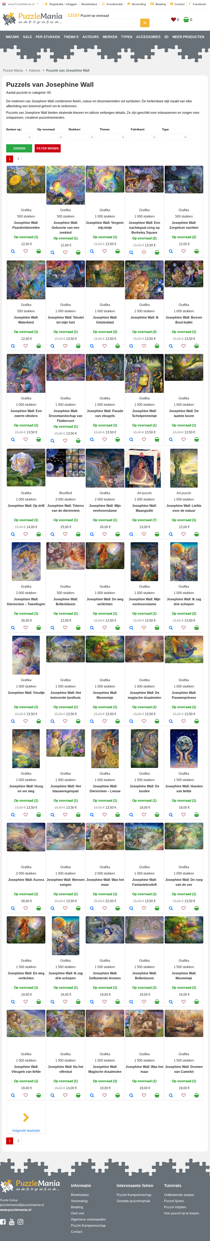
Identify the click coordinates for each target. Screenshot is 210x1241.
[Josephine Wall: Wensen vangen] (53, 908)
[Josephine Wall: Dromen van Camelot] (171, 1095)
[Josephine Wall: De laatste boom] (171, 440)
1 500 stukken (144, 780)
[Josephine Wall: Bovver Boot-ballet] (171, 346)
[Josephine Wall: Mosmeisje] (92, 721)
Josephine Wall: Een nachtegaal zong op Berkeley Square (144, 227)
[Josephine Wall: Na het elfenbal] (53, 1095)
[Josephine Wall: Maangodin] (131, 534)
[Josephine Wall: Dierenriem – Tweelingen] (13, 628)
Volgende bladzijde (26, 1130)
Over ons (77, 1213)
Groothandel (114, 4)
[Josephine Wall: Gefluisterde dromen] (92, 1002)
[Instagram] (20, 1223)
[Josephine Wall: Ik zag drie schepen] (171, 628)
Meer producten (188, 37)
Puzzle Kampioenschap (88, 1225)
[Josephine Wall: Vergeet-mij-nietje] (92, 251)
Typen (126, 37)
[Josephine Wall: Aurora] (13, 908)
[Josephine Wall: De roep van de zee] (171, 908)
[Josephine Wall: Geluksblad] (92, 346)
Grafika (26, 210)
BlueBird (65, 493)
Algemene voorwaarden (88, 1219)
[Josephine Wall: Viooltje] (13, 721)
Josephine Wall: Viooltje (26, 692)
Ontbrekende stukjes (179, 1195)
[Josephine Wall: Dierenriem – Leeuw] (92, 815)
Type (165, 129)
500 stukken (26, 216)
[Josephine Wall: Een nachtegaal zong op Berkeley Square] (131, 253)
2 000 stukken (105, 499)
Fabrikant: (138, 129)
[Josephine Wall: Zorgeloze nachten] (171, 251)
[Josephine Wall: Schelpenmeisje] (131, 440)
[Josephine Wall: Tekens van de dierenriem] (53, 534)
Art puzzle (144, 493)
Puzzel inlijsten (175, 1207)
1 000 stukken (105, 216)
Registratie (56, 4)
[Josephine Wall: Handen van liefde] (171, 815)
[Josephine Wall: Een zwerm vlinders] (13, 440)
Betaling (160, 4)
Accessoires (148, 37)
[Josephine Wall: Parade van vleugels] (92, 440)
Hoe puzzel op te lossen (181, 1213)
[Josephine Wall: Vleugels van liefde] (13, 1095)
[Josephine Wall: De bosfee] (131, 815)
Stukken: (74, 129)
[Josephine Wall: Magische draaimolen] (92, 1095)
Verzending (138, 4)
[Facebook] (3, 1223)
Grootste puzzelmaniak (133, 1201)
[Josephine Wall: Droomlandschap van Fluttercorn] (53, 441)
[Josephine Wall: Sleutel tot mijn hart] (53, 346)
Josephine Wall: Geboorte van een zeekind (65, 227)
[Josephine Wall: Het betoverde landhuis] (53, 721)
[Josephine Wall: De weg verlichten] (92, 628)
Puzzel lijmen (174, 1201)
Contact (180, 4)
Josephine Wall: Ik (144, 317)
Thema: (105, 129)
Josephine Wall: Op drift (26, 505)
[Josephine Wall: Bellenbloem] (53, 628)
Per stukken (48, 37)
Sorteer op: (14, 129)
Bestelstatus (89, 4)
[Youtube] (11, 1223)
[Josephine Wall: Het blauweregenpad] (53, 815)
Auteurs (90, 37)
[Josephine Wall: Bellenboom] (131, 1002)
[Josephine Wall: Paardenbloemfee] (13, 251)
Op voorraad (46, 129)
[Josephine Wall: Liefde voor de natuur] (171, 534)
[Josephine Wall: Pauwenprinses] (171, 721)
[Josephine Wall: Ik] (131, 346)
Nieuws (12, 37)
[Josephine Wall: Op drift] (13, 534)
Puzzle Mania (13, 70)
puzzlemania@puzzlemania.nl (22, 1205)
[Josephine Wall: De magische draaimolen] (131, 721)
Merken (110, 37)
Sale (27, 37)
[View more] (26, 192)
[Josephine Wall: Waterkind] (13, 346)
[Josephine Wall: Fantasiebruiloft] (131, 908)
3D (166, 37)
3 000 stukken (65, 499)
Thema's (71, 37)
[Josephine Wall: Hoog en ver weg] (13, 815)
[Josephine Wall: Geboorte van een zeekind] (53, 253)
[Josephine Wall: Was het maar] (92, 908)
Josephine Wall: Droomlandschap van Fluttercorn (65, 416)
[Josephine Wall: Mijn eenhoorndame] (92, 534)
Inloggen (71, 4)
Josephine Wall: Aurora (26, 879)
